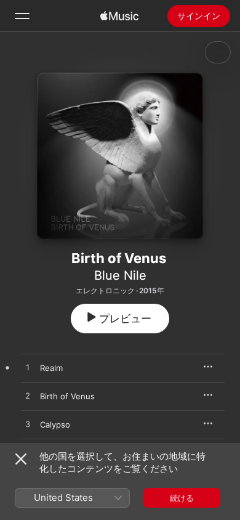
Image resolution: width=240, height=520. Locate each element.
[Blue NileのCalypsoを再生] (27, 424)
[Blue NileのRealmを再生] (27, 367)
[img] (119, 16)
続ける (182, 498)
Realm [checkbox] (51, 368)
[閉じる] (20, 459)
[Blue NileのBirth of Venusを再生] (27, 396)
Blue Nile (120, 275)
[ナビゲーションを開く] (22, 16)
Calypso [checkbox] (55, 424)
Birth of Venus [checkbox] (67, 396)
